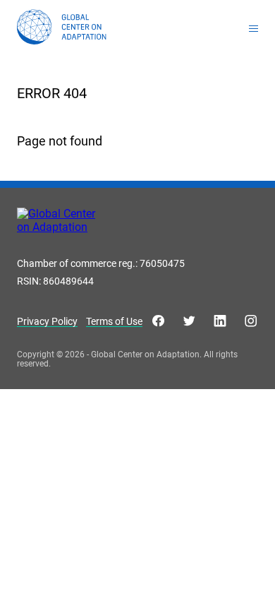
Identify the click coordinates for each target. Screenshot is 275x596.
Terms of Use (114, 321)
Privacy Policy (47, 321)
